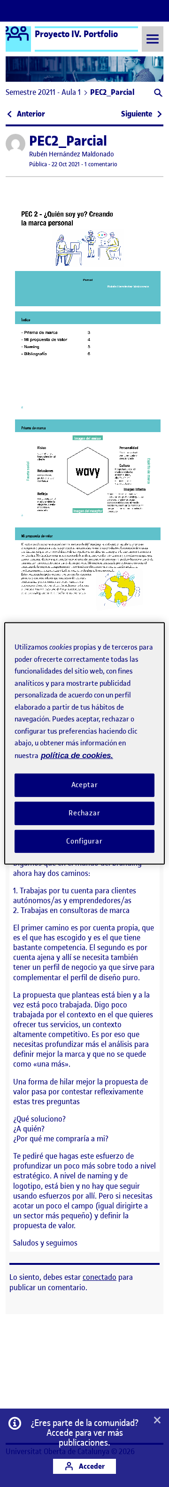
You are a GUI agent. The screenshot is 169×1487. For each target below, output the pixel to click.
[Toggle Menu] (152, 38)
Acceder (91, 1466)
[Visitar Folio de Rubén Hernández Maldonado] (15, 144)
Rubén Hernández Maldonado (71, 154)
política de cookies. (77, 755)
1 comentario (100, 164)
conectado (99, 1277)
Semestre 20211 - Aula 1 (43, 92)
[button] (157, 93)
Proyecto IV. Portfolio (76, 34)
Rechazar (84, 813)
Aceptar (84, 785)
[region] (84, 743)
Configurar (84, 840)
